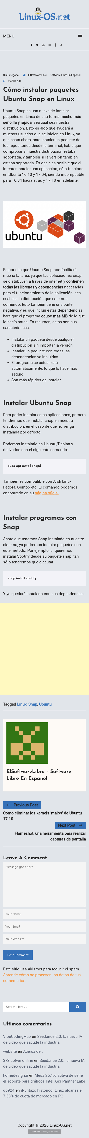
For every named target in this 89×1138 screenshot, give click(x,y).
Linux (21, 704)
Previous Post (26, 805)
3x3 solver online (18, 1060)
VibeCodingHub (17, 1036)
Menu (8, 36)
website (10, 1051)
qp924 (8, 1090)
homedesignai (15, 1075)
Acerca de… (33, 1051)
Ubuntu (45, 704)
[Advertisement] (44, 649)
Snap (32, 704)
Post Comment (18, 955)
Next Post (66, 825)
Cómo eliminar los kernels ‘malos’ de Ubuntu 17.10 (42, 816)
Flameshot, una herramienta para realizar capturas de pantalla (50, 836)
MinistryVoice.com (49, 1132)
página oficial (47, 493)
